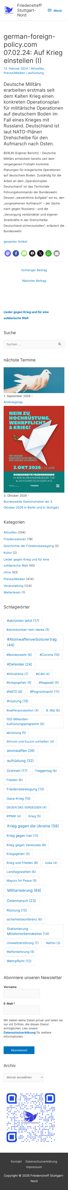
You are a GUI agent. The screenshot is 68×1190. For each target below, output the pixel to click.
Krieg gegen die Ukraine (33, 826)
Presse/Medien (14, 73)
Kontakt (16, 1161)
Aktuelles (37, 68)
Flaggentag (46, 771)
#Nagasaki (49, 682)
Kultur (8, 552)
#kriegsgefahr (19, 682)
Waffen (53, 943)
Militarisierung (24, 890)
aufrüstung (36, 73)
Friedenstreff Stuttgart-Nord (29, 10)
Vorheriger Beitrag (34, 270)
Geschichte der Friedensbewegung (29, 546)
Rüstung (17, 910)
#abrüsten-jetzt (23, 621)
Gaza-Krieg (18, 798)
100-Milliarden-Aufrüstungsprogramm (25, 721)
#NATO (14, 692)
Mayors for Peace (22, 880)
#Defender (19, 664)
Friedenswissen (15, 539)
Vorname (10, 987)
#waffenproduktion (23, 710)
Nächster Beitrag (34, 281)
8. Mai (53, 710)
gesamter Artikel (15, 241)
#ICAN (43, 674)
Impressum (34, 1167)
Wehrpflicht (19, 961)
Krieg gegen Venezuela (26, 845)
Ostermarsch (21, 900)
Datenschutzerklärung (20, 1032)
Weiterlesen (12, 592)
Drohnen (17, 771)
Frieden (15, 780)
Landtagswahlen (21, 872)
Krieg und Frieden (22, 863)
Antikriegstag (13, 402)
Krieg (34, 816)
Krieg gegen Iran (22, 836)
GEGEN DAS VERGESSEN (27, 807)
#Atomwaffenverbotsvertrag (32, 642)
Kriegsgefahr (18, 854)
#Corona (49, 655)
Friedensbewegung (25, 789)
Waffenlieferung (20, 952)
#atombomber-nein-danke (28, 630)
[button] (8, 253)
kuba (51, 863)
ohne (7, 572)
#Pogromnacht (44, 692)
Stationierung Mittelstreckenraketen (28, 931)
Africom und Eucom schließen (30, 741)
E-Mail (9, 1003)
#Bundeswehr (19, 655)
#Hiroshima (17, 674)
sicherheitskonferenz (24, 919)
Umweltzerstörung (23, 943)
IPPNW (14, 816)
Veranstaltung (13, 586)
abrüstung (16, 733)
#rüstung (17, 701)
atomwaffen (21, 750)
